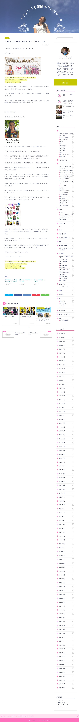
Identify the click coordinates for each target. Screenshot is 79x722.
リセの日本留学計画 (66, 238)
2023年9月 (66, 427)
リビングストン (66, 194)
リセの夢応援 (66, 234)
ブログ (66, 230)
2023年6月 (66, 439)
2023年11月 (66, 419)
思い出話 (66, 149)
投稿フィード (61, 703)
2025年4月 (66, 361)
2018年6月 (66, 583)
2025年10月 (66, 349)
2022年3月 (66, 497)
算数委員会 (66, 280)
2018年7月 (66, 579)
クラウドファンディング (66, 214)
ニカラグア (66, 305)
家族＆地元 (66, 145)
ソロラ (66, 187)
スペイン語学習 (66, 137)
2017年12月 (66, 606)
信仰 (66, 141)
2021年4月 (66, 540)
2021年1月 (66, 548)
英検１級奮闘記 (66, 320)
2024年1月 (66, 411)
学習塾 (66, 290)
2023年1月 (66, 458)
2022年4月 (66, 493)
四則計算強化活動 (66, 269)
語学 (66, 318)
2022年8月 (66, 477)
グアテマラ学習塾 (66, 178)
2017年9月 (66, 618)
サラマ (66, 180)
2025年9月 (66, 353)
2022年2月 (66, 501)
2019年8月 (66, 567)
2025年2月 (66, 365)
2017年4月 (66, 637)
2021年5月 (66, 536)
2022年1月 (66, 505)
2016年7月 (66, 672)
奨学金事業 (66, 284)
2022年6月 (66, 485)
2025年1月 (66, 368)
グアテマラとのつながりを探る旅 (66, 249)
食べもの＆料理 (66, 205)
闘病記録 (66, 156)
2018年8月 (66, 575)
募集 (66, 242)
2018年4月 (66, 590)
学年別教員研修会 (66, 273)
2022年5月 (66, 489)
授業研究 (66, 274)
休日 (66, 263)
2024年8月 (66, 388)
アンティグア (66, 168)
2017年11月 (66, 610)
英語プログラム (66, 202)
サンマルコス (66, 185)
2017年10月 (66, 614)
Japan (66, 209)
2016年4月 (66, 684)
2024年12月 (66, 372)
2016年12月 (66, 653)
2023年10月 (66, 423)
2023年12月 (66, 415)
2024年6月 (66, 392)
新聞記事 (66, 198)
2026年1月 (66, 345)
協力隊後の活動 (66, 245)
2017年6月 (66, 629)
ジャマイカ (66, 303)
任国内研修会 (66, 261)
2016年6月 (66, 676)
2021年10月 (66, 516)
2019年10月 (66, 559)
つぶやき (67, 135)
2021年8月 (66, 524)
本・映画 (66, 150)
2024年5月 (66, 396)
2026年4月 (66, 341)
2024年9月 (66, 384)
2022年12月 (66, 462)
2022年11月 (66, 466)
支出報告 (66, 294)
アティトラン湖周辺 (66, 167)
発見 (66, 152)
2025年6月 (66, 357)
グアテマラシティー (66, 172)
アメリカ (66, 301)
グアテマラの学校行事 (66, 170)
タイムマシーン (66, 139)
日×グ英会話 (66, 310)
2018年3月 (66, 594)
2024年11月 (66, 376)
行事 (66, 204)
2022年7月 (66, 481)
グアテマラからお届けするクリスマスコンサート (11, 280)
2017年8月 (66, 622)
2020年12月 (66, 551)
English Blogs (66, 160)
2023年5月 (66, 442)
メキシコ (66, 307)
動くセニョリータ (66, 196)
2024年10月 (66, 380)
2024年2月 (66, 407)
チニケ (66, 189)
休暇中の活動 (66, 265)
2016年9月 (66, 664)
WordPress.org (62, 707)
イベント (7, 38)
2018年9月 (66, 571)
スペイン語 (66, 223)
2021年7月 (66, 528)
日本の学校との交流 (66, 314)
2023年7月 (66, 435)
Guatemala (66, 164)
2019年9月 (66, 563)
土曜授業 (66, 271)
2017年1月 (66, 649)
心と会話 (66, 147)
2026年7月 (66, 333)
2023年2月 (66, 454)
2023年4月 (66, 446)
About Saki (66, 131)
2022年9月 (66, 474)
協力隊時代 (66, 253)
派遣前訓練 (66, 220)
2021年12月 (66, 509)
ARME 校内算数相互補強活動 (66, 257)
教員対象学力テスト (66, 276)
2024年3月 (66, 404)
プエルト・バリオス (66, 190)
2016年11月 (66, 657)
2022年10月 (66, 470)
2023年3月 (66, 450)
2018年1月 (66, 602)
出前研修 (66, 267)
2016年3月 (66, 688)
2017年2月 (66, 645)
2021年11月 (66, 512)
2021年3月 (66, 544)
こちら (21, 268)
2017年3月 (66, 641)
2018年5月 (66, 586)
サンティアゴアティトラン (66, 182)
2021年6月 (66, 532)
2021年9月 (66, 520)
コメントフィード (63, 705)
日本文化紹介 (66, 278)
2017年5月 (66, 633)
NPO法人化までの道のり (66, 134)
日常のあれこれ (66, 200)
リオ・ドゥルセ (66, 192)
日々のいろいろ (66, 218)
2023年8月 (66, 431)
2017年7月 (66, 625)
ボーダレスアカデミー (66, 216)
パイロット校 (66, 259)
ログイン (60, 700)
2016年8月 (66, 668)
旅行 (66, 298)
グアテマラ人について (66, 176)
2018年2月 (66, 598)
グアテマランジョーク (66, 174)
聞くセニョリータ (66, 154)
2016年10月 (66, 660)
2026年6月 (66, 337)
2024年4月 (66, 400)
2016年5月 (66, 680)
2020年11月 (66, 555)
